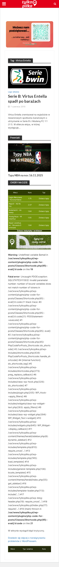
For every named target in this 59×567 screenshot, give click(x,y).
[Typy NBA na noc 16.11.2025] (29, 157)
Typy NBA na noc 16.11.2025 (25, 175)
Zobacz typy (44, 198)
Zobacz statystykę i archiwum (29, 231)
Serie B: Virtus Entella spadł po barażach (27, 98)
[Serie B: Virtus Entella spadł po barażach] (29, 77)
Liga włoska (13, 92)
